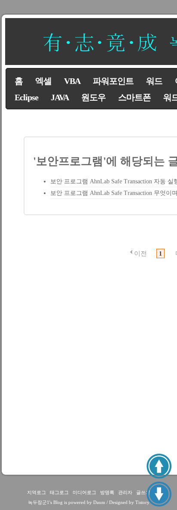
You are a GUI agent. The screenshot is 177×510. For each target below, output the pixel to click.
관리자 (125, 492)
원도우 (93, 97)
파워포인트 (113, 81)
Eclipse (26, 97)
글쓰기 (143, 492)
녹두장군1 (38, 502)
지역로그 (36, 492)
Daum (99, 502)
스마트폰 (134, 97)
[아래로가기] (159, 494)
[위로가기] (159, 466)
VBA (72, 81)
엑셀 (43, 81)
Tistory (142, 502)
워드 (154, 81)
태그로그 (59, 492)
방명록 (107, 492)
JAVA (60, 97)
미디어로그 (84, 492)
